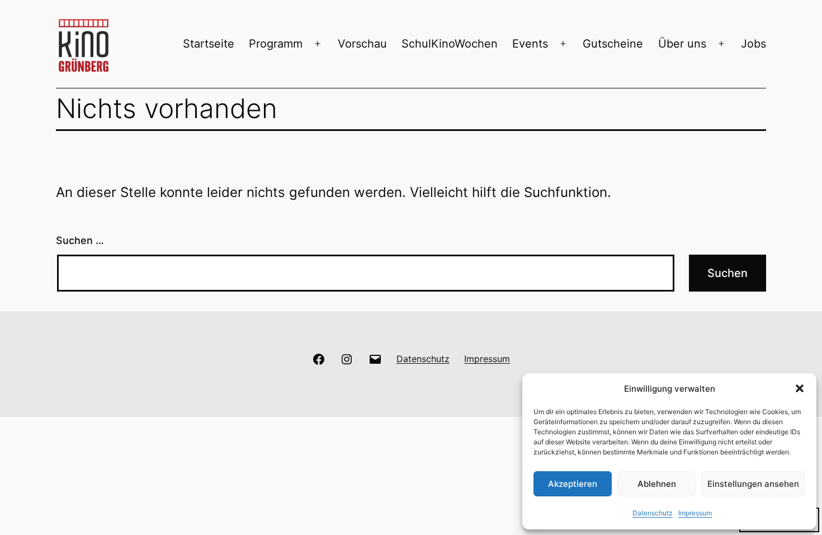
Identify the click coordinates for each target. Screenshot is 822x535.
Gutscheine (613, 43)
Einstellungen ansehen (753, 483)
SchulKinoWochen (449, 43)
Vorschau (362, 43)
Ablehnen (656, 483)
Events (530, 43)
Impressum (695, 513)
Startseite (208, 43)
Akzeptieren (572, 483)
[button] (799, 388)
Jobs (753, 43)
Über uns (682, 43)
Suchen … (80, 240)
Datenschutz (652, 513)
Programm (276, 43)
